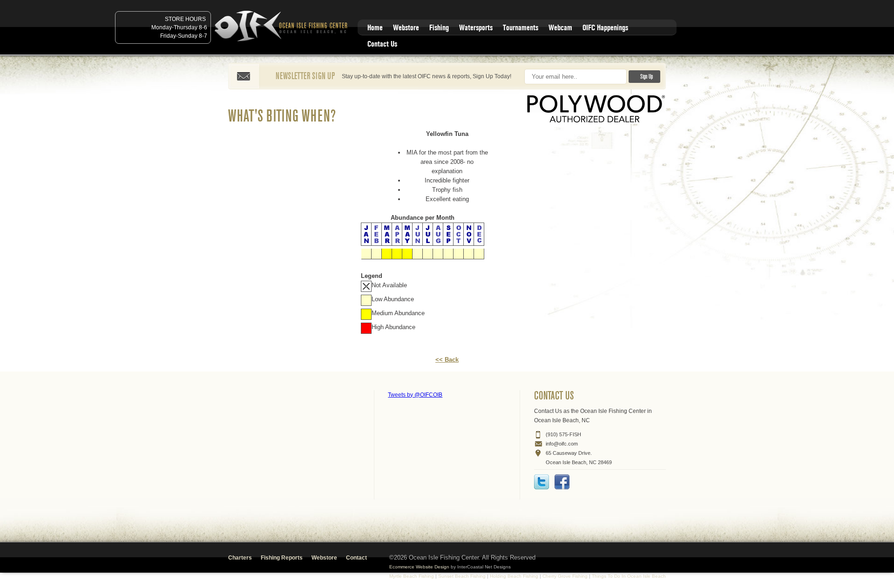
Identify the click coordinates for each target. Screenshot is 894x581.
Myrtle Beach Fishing (411, 576)
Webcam (560, 28)
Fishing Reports (282, 557)
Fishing (439, 28)
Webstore (406, 28)
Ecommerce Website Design (419, 566)
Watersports (476, 28)
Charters (240, 557)
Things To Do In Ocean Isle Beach (629, 576)
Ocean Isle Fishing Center (282, 27)
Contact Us (382, 44)
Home (375, 28)
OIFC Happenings (605, 28)
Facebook (562, 481)
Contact (356, 557)
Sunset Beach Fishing (462, 576)
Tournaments (520, 28)
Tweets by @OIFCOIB (415, 395)
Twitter (541, 481)
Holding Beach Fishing (514, 576)
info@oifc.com (562, 443)
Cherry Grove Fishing (565, 576)
